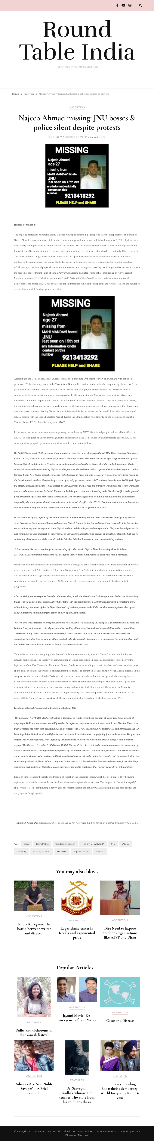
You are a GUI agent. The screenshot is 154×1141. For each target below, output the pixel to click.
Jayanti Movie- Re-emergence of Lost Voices (76, 1017)
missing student (42, 851)
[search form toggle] (140, 5)
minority (21, 851)
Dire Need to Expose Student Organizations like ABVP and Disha (120, 933)
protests (100, 851)
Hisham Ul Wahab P (93, 843)
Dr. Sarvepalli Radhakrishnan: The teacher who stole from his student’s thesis (77, 1095)
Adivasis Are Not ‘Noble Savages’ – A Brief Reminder (34, 1088)
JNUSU (125, 843)
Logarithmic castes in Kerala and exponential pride (77, 933)
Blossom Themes (76, 1135)
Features (34, 1022)
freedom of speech (65, 843)
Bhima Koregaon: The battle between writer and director (34, 929)
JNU (113, 843)
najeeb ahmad (81, 851)
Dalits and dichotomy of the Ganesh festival (34, 1032)
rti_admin (58, 136)
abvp (26, 843)
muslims (62, 851)
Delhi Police (42, 843)
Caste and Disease (120, 1020)
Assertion (77, 107)
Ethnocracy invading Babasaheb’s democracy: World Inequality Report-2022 (119, 1091)
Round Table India (77, 41)
